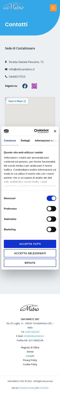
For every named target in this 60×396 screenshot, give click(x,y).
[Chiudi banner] (55, 131)
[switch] (51, 208)
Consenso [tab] (10, 140)
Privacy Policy (30, 360)
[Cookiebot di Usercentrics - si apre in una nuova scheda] (35, 131)
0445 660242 (32, 331)
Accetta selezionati (30, 253)
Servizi (30, 351)
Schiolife (44, 387)
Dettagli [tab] (25, 140)
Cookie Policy (30, 364)
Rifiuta (30, 262)
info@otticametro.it (34, 336)
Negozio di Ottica (30, 347)
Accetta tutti (30, 243)
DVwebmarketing (27, 387)
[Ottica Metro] (19, 7)
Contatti (30, 356)
